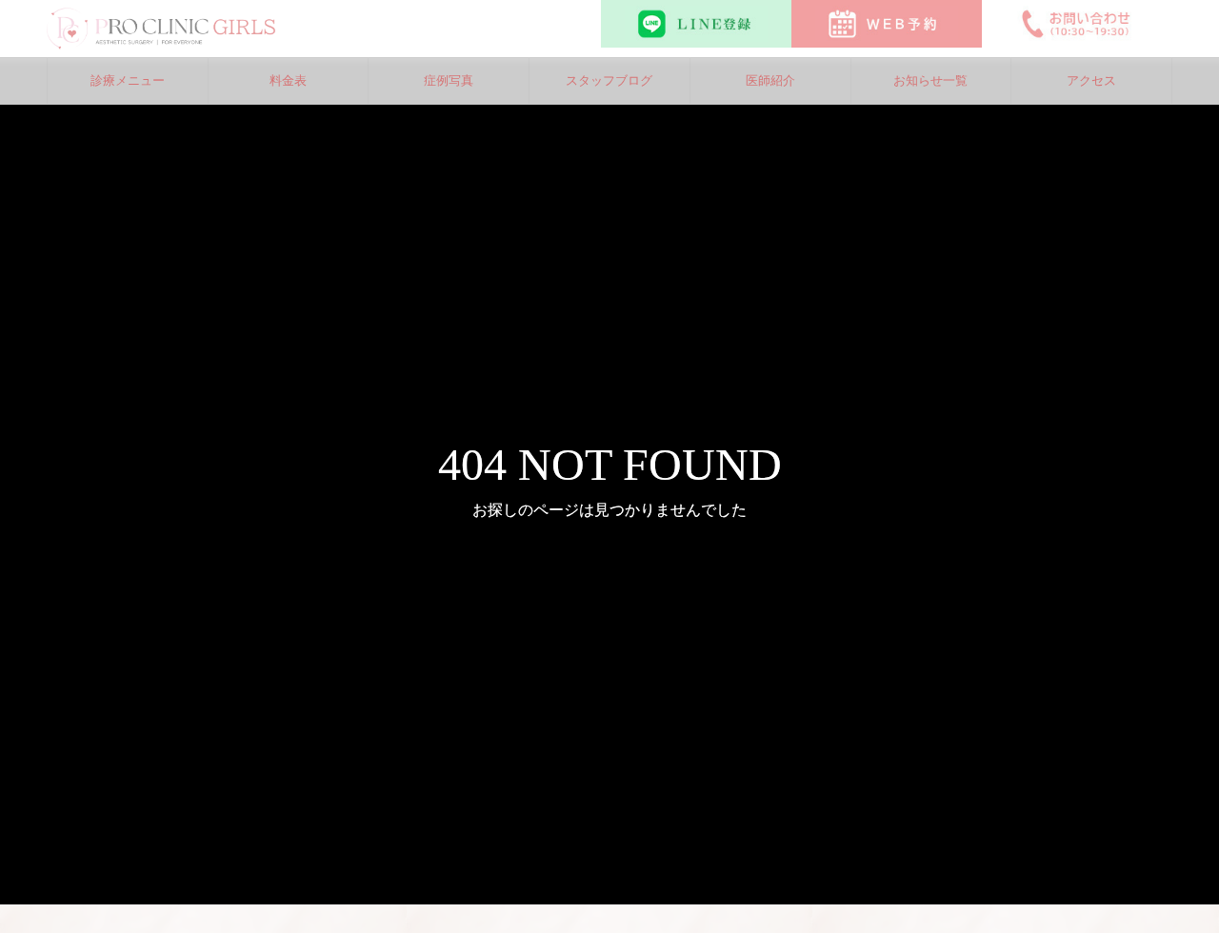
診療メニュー (127, 80)
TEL (1077, 23)
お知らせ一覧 (930, 80)
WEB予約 (887, 23)
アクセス (1091, 80)
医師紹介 (770, 80)
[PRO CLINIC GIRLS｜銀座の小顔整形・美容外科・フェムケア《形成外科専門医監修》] (161, 28)
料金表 (288, 80)
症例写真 (448, 80)
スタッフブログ (609, 80)
